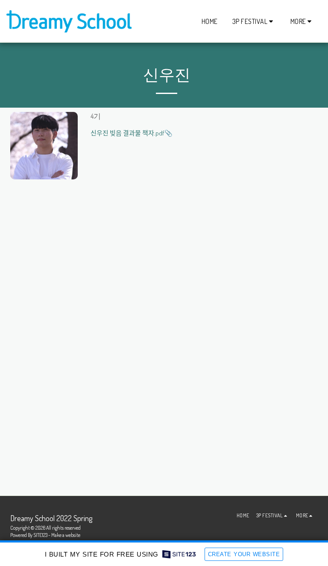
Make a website (65, 535)
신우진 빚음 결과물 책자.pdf (127, 133)
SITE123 (40, 535)
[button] (254, 21)
